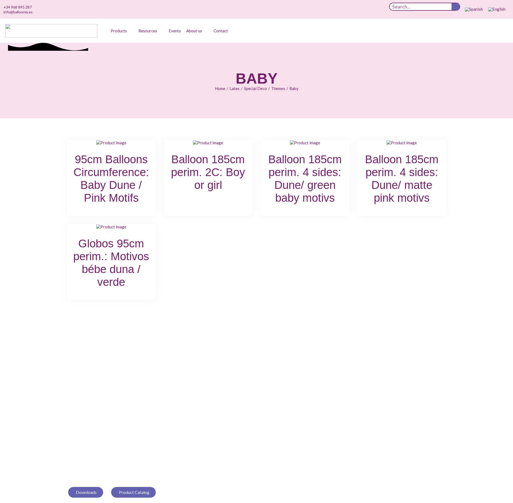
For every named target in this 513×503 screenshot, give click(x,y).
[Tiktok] (344, 9)
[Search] (456, 6)
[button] (122, 30)
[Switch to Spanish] (473, 9)
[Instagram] (352, 9)
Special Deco (255, 88)
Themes (278, 88)
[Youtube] (360, 9)
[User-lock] (385, 9)
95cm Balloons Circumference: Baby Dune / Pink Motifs (111, 178)
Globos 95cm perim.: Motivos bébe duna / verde (111, 262)
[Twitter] (369, 9)
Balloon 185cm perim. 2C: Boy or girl (208, 172)
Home (220, 88)
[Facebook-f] (377, 9)
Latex (235, 88)
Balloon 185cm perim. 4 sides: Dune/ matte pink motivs (401, 178)
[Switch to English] (496, 9)
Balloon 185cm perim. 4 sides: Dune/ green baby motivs (305, 178)
